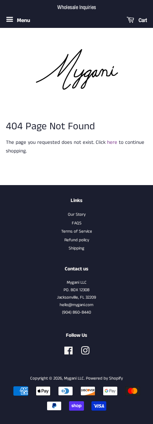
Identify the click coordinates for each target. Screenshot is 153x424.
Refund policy (76, 240)
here (112, 142)
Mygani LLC (74, 378)
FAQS (77, 223)
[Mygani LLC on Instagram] (85, 353)
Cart (142, 20)
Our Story (77, 214)
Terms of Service (76, 231)
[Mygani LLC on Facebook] (68, 353)
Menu (22, 20)
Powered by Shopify (104, 378)
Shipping (76, 248)
